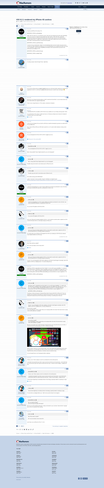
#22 (67, 368)
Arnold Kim (18, 451)
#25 (67, 411)
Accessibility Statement (26, 477)
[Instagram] (79, 2)
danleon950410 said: (31, 371)
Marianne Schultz (54, 463)
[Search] (85, 9)
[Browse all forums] (84, 9)
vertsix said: (30, 414)
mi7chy (18, 21)
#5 (67, 108)
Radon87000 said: (31, 146)
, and (34, 139)
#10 (67, 168)
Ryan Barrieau (54, 467)
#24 (67, 397)
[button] (25, 6)
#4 (67, 97)
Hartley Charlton (19, 463)
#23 (67, 385)
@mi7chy (29, 110)
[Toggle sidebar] (87, 9)
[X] (81, 2)
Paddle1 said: (30, 213)
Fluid (17, 479)
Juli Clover (18, 455)
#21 (67, 357)
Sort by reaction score (31, 21)
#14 (67, 225)
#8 (67, 143)
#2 (67, 59)
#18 (67, 280)
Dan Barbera (18, 467)
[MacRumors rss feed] (85, 2)
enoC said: (30, 227)
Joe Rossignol (54, 455)
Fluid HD (19, 479)
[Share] (65, 29)
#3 (67, 86)
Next (22, 426)
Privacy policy (18, 477)
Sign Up (78, 31)
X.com (20, 453)
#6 (67, 121)
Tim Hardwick (54, 459)
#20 (67, 315)
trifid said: (30, 159)
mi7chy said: (30, 199)
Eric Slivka (53, 451)
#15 (67, 241)
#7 (67, 132)
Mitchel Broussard (19, 459)
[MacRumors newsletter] (87, 2)
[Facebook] (77, 2)
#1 (67, 28)
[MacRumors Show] (75, 2)
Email (17, 453)
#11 (67, 184)
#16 (67, 252)
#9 (67, 156)
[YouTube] (83, 2)
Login (79, 33)
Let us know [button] (69, 2)
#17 (67, 266)
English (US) (85, 478)
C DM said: (30, 170)
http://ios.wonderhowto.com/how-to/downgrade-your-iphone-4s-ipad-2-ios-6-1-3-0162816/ (44, 180)
